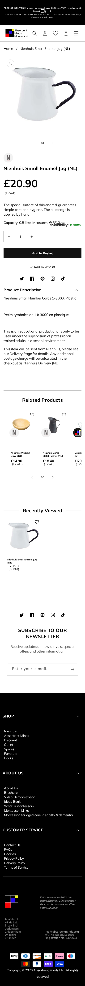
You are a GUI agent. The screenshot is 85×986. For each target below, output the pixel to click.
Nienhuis (10, 731)
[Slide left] (32, 143)
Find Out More (49, 907)
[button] (35, 33)
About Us (11, 788)
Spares (9, 749)
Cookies (10, 854)
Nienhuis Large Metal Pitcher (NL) (53, 454)
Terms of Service (16, 867)
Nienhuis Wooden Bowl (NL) (20, 454)
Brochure (10, 792)
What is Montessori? (19, 806)
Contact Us (12, 845)
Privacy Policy (14, 858)
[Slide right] (53, 143)
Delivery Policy (14, 863)
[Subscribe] (72, 669)
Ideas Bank (12, 801)
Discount (10, 740)
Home (8, 48)
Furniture (10, 753)
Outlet (8, 744)
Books (8, 758)
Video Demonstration (19, 797)
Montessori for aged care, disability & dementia (38, 815)
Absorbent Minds (16, 735)
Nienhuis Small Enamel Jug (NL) (45, 48)
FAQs (8, 849)
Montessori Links (16, 810)
